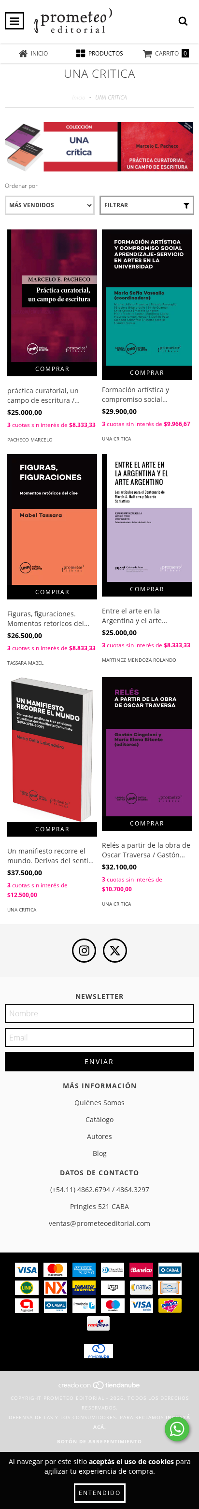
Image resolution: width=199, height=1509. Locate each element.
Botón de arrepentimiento (99, 1441)
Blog (100, 1153)
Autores (99, 1136)
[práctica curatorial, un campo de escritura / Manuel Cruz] (52, 295)
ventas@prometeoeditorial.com (99, 1223)
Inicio (78, 97)
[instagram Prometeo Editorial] (84, 951)
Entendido (100, 1493)
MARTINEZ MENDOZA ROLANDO (139, 659)
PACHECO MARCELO (30, 439)
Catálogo (99, 1119)
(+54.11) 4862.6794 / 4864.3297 (99, 1189)
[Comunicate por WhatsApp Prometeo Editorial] (177, 1429)
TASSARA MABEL (25, 662)
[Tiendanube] (99, 1388)
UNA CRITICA (116, 438)
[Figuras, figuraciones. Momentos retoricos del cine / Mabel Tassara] (52, 519)
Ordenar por (21, 186)
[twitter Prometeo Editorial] (115, 951)
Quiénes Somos (99, 1102)
